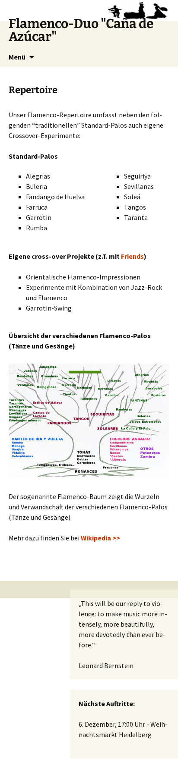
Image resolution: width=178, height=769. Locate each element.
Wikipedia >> (100, 538)
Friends (132, 256)
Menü (17, 57)
